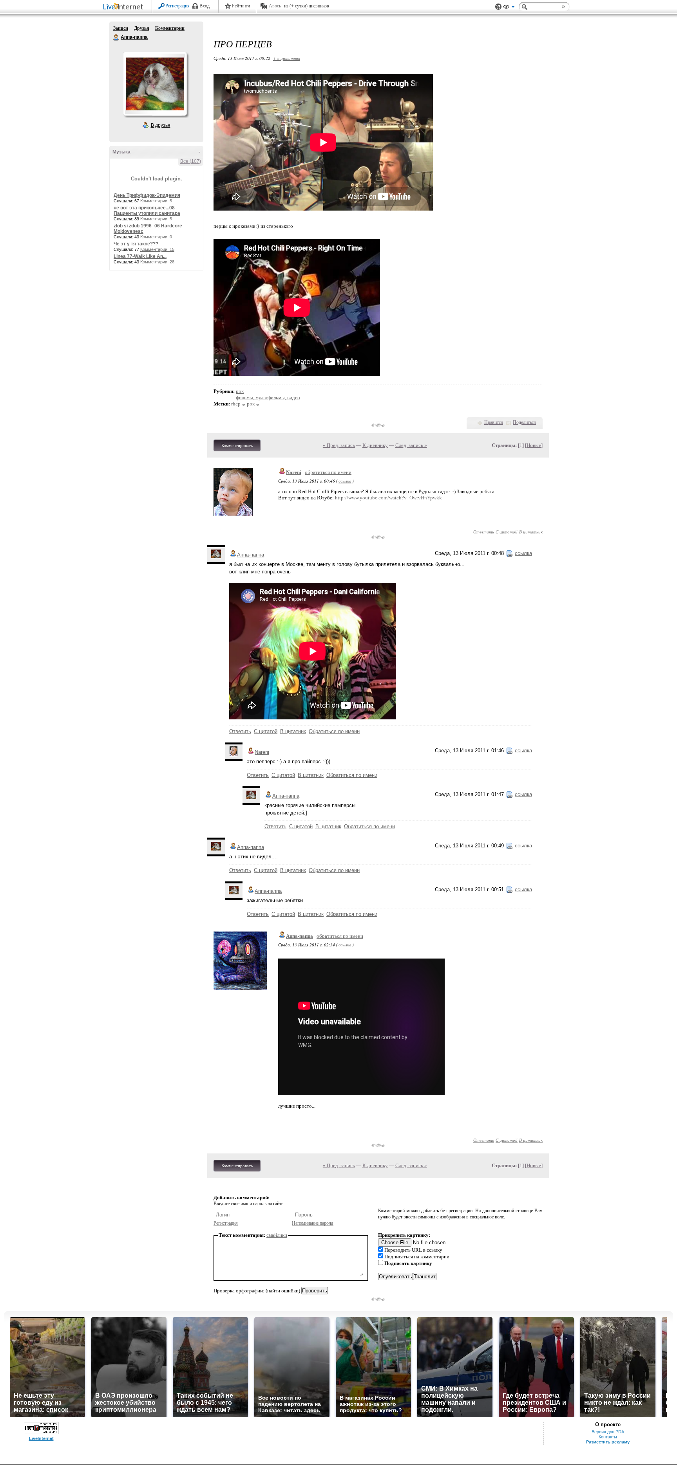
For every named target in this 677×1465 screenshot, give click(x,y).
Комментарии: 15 (157, 249)
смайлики (276, 1235)
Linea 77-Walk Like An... (140, 256)
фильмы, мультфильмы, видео (268, 397)
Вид (509, 8)
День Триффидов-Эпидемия (147, 195)
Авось (275, 6)
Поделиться (524, 422)
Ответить (483, 532)
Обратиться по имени (334, 731)
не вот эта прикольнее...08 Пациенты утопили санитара (147, 210)
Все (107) (190, 161)
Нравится (493, 422)
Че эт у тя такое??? (136, 244)
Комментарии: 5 (156, 200)
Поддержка (498, 7)
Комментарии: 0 (156, 236)
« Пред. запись (339, 445)
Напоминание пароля (312, 1223)
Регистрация (177, 6)
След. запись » (411, 445)
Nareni (293, 472)
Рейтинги (241, 6)
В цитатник (531, 532)
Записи (120, 28)
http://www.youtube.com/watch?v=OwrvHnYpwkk (388, 498)
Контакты (608, 1436)
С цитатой (507, 532)
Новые (534, 445)
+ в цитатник (286, 58)
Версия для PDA (608, 1431)
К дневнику (375, 445)
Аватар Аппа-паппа (154, 83)
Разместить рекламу (608, 1442)
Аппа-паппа (116, 37)
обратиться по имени (328, 472)
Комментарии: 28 (157, 261)
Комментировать (237, 445)
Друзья (141, 28)
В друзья (160, 125)
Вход (204, 6)
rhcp (236, 404)
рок (240, 391)
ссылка (344, 481)
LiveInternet (124, 7)
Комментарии (170, 28)
